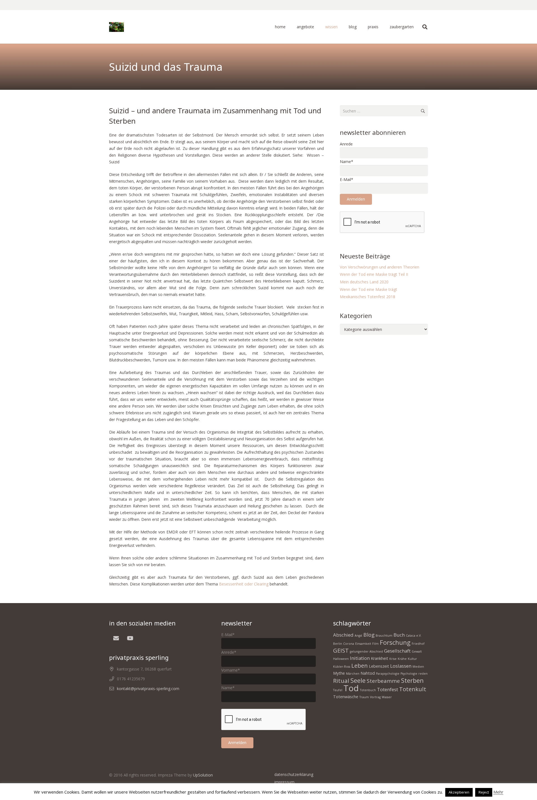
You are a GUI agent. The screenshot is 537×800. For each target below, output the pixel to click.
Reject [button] (484, 792)
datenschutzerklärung (293, 774)
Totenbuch (368, 690)
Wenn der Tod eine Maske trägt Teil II (374, 274)
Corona (348, 644)
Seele (358, 680)
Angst (358, 635)
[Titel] (116, 27)
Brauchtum (384, 635)
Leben (359, 665)
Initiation (360, 658)
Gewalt (417, 651)
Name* (346, 161)
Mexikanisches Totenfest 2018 (367, 296)
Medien (418, 667)
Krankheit (379, 658)
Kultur (412, 659)
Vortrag (375, 697)
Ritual (341, 680)
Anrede (346, 144)
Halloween (341, 659)
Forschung (395, 642)
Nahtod (368, 673)
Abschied (343, 635)
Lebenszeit (379, 666)
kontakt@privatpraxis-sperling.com (148, 688)
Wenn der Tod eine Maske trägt (368, 289)
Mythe (339, 673)
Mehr (498, 792)
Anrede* (228, 652)
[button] (316, 27)
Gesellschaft (397, 651)
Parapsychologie (387, 674)
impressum (284, 782)
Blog (369, 634)
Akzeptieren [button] (459, 792)
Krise (393, 659)
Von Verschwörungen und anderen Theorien (379, 267)
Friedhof (418, 644)
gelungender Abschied (366, 651)
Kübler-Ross (341, 667)
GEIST (341, 650)
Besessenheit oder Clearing (244, 584)
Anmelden (356, 199)
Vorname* (230, 670)
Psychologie (409, 674)
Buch (399, 635)
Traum (364, 697)
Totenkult (412, 689)
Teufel (337, 690)
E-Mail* (346, 179)
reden (423, 674)
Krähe (402, 659)
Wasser (387, 697)
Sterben (412, 680)
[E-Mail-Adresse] (116, 638)
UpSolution (203, 775)
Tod (351, 688)
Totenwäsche (345, 696)
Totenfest (387, 689)
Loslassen (400, 666)
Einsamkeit (363, 644)
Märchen (352, 674)
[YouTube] (130, 638)
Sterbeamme (383, 680)
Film (375, 644)
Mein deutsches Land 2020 (364, 281)
